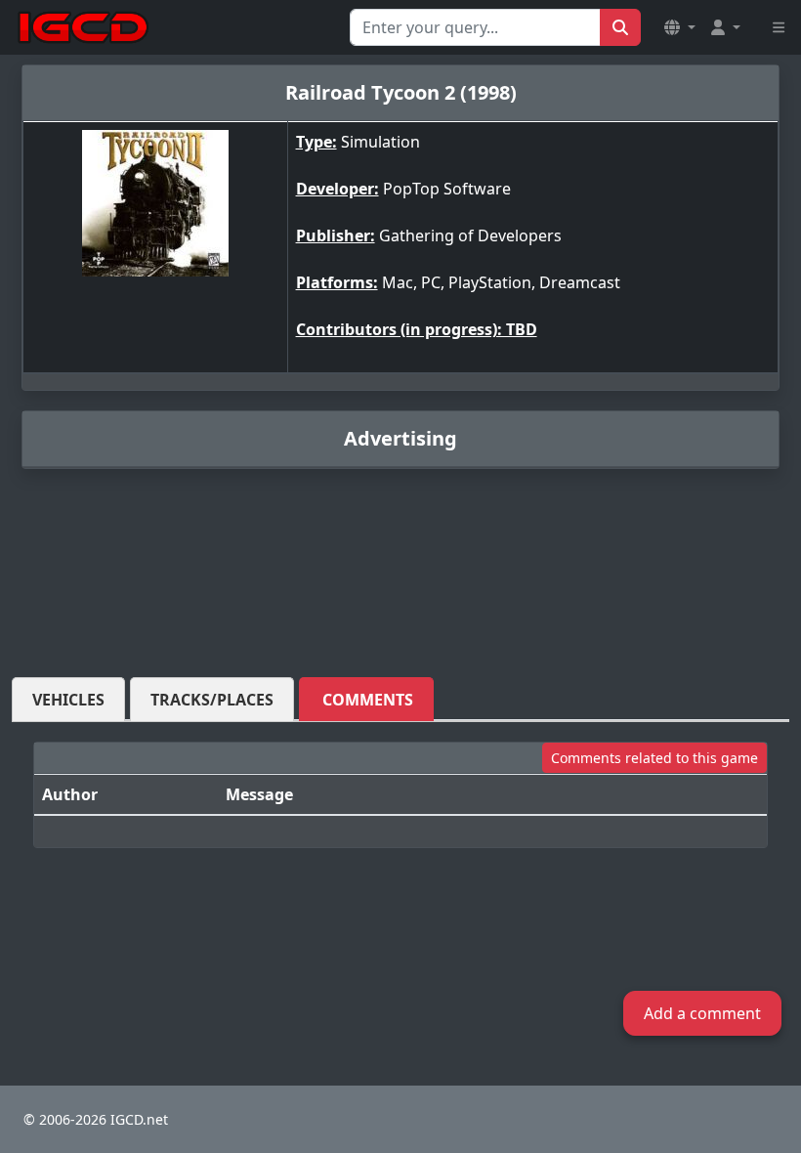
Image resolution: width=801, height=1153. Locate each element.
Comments (367, 699)
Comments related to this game (654, 757)
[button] (679, 27)
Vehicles (68, 699)
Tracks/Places (212, 699)
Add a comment (702, 1013)
